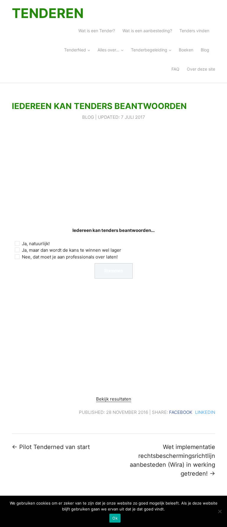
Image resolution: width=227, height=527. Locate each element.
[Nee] (220, 511)
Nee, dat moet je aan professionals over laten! (70, 257)
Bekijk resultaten (113, 399)
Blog (205, 49)
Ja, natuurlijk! (36, 243)
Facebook (180, 412)
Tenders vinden (194, 30)
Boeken (186, 49)
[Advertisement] (113, 174)
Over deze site (201, 68)
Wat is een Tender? (96, 30)
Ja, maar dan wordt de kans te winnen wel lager (71, 250)
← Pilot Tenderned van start (51, 446)
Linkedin (205, 412)
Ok (115, 518)
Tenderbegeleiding (149, 49)
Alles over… (108, 49)
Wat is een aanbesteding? (147, 30)
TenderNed (75, 49)
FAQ (175, 68)
